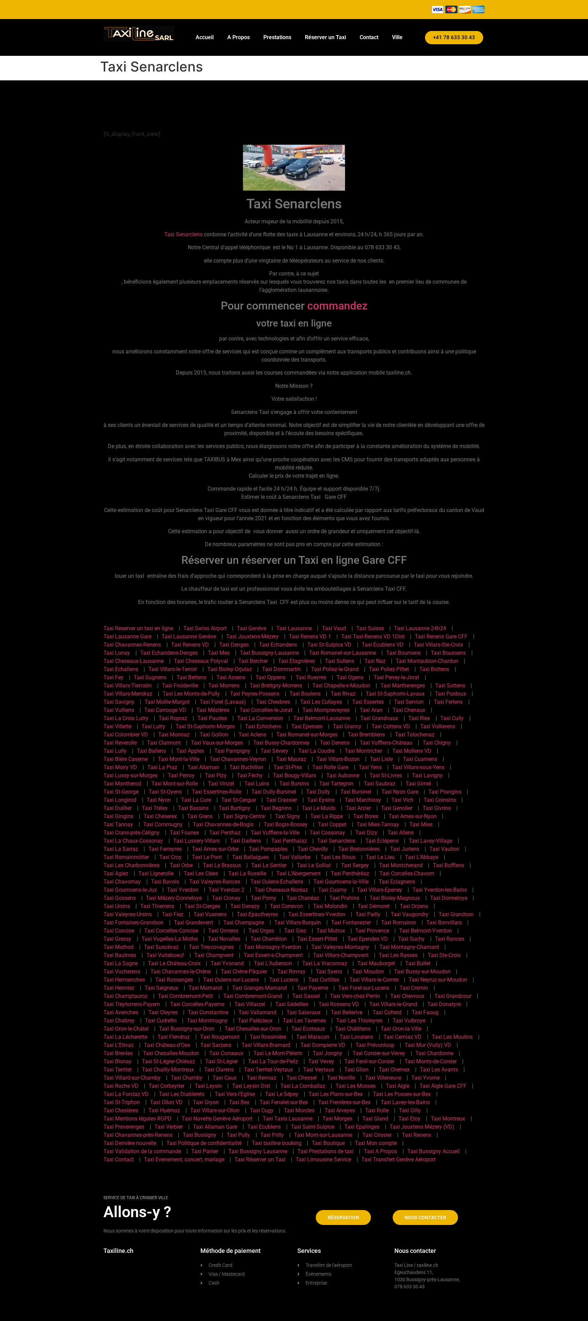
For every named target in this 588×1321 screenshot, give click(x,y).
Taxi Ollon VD (166, 1102)
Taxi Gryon (206, 1102)
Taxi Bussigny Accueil (433, 1151)
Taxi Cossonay (327, 832)
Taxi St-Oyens (165, 792)
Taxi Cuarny (332, 890)
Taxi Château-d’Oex (167, 1045)
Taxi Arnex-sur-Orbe (215, 849)
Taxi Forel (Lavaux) (223, 702)
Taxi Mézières (212, 710)
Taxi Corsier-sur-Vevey (379, 1053)
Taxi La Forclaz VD (126, 1094)
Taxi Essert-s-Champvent (273, 955)
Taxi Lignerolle (156, 873)
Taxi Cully (452, 718)
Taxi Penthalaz (289, 841)
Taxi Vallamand (257, 1012)
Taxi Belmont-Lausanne (321, 718)
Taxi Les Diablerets (182, 1094)
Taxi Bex (239, 1102)
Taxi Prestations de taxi (325, 1151)
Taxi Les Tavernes (304, 1020)
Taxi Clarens (219, 1069)
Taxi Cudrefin (161, 1020)
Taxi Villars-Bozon (338, 759)
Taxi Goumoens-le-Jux (130, 890)
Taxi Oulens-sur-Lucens (231, 979)
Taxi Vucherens (121, 971)
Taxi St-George (120, 792)
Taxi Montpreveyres (326, 710)
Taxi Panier (204, 1151)
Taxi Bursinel (355, 792)
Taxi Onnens (223, 930)
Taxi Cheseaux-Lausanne (133, 661)
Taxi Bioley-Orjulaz (229, 669)
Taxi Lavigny (427, 775)
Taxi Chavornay (122, 881)
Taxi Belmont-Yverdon (425, 930)
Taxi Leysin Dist (251, 1086)
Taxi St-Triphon (121, 1102)
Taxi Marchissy (363, 800)
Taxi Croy (170, 857)
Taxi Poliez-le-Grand (335, 669)
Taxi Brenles (118, 1053)
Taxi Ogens (350, 677)
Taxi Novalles (224, 939)
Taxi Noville (341, 1078)
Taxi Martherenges (402, 685)
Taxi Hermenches (124, 979)
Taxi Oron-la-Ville (401, 1028)
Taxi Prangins (444, 792)
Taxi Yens (370, 767)
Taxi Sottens (450, 685)
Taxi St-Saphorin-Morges (205, 726)
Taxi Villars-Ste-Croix (438, 644)
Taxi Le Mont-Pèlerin (278, 1053)
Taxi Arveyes (340, 1110)
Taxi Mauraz (291, 759)
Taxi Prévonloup (375, 1045)
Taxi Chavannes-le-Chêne (180, 971)
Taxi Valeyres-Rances (214, 881)
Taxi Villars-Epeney (379, 890)
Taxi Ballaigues (250, 857)
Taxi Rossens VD (338, 1004)
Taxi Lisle (381, 759)
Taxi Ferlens (448, 702)
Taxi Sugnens (150, 677)
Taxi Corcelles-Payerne (197, 1004)
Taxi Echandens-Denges (169, 653)
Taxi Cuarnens (420, 759)
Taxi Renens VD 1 (310, 636)
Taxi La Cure (196, 800)
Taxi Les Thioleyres (359, 1020)
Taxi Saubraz (379, 783)
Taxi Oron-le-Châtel (126, 1028)
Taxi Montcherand (401, 865)
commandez (337, 305)
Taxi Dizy (366, 832)
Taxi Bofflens (448, 865)
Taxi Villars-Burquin (297, 922)
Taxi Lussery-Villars (196, 841)
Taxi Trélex (155, 808)
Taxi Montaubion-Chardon (427, 661)
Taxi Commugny (163, 824)
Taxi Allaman (203, 767)
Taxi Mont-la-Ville (178, 759)
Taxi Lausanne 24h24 (420, 628)
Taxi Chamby (186, 1078)
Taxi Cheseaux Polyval (201, 661)
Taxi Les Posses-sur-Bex (402, 1094)
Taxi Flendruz (174, 1037)
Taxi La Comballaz (302, 1086)
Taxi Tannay (118, 824)
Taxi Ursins (116, 906)
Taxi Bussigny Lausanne (257, 1151)
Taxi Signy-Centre (244, 816)
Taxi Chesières (120, 1110)
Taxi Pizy (216, 775)
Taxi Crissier (377, 1135)
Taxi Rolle (377, 1110)
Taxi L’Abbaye (421, 857)
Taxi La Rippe (326, 816)
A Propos (238, 37)
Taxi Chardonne (434, 1053)
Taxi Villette (117, 726)
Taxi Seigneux (161, 988)
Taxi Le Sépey (281, 1094)
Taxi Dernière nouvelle (129, 1143)
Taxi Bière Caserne (125, 759)
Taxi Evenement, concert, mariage (184, 1159)
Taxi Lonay (116, 653)
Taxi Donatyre (444, 1004)
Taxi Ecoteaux (308, 1028)
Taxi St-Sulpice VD (329, 644)
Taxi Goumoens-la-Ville (341, 881)
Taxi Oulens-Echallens (276, 881)
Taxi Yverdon (182, 890)
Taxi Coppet (332, 824)
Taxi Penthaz (225, 832)
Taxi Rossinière (268, 1037)
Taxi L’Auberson (273, 963)
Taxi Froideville (180, 685)
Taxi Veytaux (318, 1069)
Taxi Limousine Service (323, 1159)
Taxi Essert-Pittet (317, 939)
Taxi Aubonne (342, 775)
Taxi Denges (234, 644)
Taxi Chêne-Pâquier (244, 971)
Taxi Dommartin (281, 669)
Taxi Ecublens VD (383, 644)
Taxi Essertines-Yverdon (316, 914)
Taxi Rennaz (261, 1078)
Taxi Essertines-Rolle (216, 792)
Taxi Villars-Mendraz (127, 693)
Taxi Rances (449, 939)
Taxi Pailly (368, 914)
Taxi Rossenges (174, 979)
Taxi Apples (190, 751)
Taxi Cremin (413, 988)
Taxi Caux (224, 1078)
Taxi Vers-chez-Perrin (355, 996)
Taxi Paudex (212, 718)
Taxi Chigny (437, 742)
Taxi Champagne (243, 922)
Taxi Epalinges (361, 1127)
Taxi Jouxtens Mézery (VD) (422, 1127)
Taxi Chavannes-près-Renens (138, 1135)
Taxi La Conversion (260, 718)
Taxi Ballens (151, 751)
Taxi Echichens (263, 726)
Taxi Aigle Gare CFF (443, 1086)
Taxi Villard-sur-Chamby (132, 1078)
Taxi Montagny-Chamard (409, 947)
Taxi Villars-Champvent (341, 955)
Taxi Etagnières (296, 661)
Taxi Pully (238, 1135)
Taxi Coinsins (440, 800)
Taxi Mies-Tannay (378, 824)
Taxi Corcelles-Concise (171, 930)
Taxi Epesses (307, 726)
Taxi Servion (409, 702)
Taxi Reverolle (120, 742)
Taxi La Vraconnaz (324, 963)
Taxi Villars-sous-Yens (418, 767)
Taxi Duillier (117, 808)
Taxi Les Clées (201, 873)
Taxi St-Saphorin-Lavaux (395, 693)
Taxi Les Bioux (338, 857)
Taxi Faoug (425, 1012)
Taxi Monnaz (174, 734)
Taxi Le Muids (319, 808)
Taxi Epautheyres (257, 914)
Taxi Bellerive (346, 1012)
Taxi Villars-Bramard (266, 1045)
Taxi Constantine (208, 1012)
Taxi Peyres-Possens (254, 693)
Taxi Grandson (456, 914)
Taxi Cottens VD (391, 726)
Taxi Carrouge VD (165, 710)
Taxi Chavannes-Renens (132, 644)
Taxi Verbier (168, 1127)
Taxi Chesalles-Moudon (171, 1053)
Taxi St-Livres (386, 775)
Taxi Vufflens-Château (386, 742)
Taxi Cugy (262, 1110)
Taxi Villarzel (249, 1004)
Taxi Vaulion (444, 849)
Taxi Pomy (263, 898)
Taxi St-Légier (221, 1061)
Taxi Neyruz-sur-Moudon (438, 979)
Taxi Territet (117, 1069)
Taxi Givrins (437, 808)
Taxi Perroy (181, 775)
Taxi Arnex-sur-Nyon (413, 816)
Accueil (205, 37)
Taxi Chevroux (407, 996)
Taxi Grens (200, 816)
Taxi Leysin (208, 1086)
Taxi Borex (365, 816)
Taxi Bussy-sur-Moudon (422, 971)
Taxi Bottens (434, 669)
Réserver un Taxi (325, 37)
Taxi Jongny (327, 1053)
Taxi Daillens (245, 841)
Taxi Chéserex (160, 816)
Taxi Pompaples (268, 849)
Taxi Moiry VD (120, 767)
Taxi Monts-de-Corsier (431, 1061)
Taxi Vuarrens (210, 914)
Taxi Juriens (404, 849)
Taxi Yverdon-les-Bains (439, 890)
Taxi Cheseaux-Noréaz (281, 890)
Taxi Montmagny (207, 1020)
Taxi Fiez (172, 914)
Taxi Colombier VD (125, 734)
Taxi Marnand (205, 988)
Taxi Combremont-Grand (252, 996)
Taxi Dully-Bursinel (273, 792)
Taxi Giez (295, 930)
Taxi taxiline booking (276, 1143)
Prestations (277, 37)
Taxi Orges (261, 930)
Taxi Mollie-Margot (167, 702)
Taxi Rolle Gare (330, 767)
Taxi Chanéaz (303, 898)
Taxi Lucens (283, 979)
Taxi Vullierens (437, 726)
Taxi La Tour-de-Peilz (273, 1061)
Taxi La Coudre (316, 751)
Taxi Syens (329, 971)
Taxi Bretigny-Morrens (276, 685)
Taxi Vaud (334, 628)
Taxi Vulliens (118, 710)
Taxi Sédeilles (291, 1004)
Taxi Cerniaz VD (402, 1037)
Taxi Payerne (312, 988)
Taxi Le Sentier (269, 865)
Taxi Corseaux (226, 1053)
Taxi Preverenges (123, 1127)
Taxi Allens (401, 832)
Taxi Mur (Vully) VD (428, 1045)
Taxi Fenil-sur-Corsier (369, 1061)
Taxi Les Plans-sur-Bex (336, 1094)
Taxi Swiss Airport (205, 628)
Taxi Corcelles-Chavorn (406, 873)
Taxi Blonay (117, 1061)
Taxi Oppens (270, 677)
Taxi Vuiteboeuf (165, 955)
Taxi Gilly (410, 1110)
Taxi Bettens (191, 677)
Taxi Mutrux (330, 930)
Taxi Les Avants (439, 1069)
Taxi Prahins (344, 898)
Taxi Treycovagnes (211, 947)
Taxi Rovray (291, 971)
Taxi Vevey (321, 1061)
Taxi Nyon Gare (399, 792)
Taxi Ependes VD (367, 939)
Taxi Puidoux (450, 693)
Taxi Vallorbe (294, 857)
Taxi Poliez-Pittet (389, 669)
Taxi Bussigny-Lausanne (269, 653)
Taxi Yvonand (227, 963)
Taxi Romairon (398, 922)
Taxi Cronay (226, 898)
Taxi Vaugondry (409, 914)
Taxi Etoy (409, 1118)
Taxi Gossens (119, 898)
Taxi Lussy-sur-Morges (130, 775)
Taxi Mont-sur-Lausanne (323, 1135)
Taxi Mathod (118, 947)
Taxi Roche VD (120, 1086)
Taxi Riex (419, 718)
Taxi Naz (375, 661)
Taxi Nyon (159, 800)
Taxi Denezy (245, 906)
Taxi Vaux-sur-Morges (217, 742)
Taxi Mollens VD (411, 751)
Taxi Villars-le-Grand (393, 1004)
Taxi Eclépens (381, 841)
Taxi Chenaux (409, 710)
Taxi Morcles (299, 1110)
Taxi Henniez (118, 988)
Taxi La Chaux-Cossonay (133, 841)
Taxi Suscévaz (161, 947)
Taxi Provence (372, 930)
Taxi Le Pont (207, 857)
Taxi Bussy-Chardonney (281, 742)
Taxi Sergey (355, 865)
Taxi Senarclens (183, 234)
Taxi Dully (318, 792)
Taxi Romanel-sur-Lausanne (342, 653)
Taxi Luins (256, 783)
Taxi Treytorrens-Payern (131, 1004)
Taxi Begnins (276, 808)
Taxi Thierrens (157, 906)
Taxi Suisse (370, 628)
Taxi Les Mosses (356, 1086)
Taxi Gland (375, 1118)
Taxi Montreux (448, 1118)
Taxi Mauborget (376, 963)
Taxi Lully (115, 751)
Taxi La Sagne (120, 963)
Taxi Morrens (224, 685)
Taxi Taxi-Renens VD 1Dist (373, 636)
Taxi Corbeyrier (166, 1086)
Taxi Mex (219, 653)
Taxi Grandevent (193, 922)
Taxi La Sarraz (120, 849)
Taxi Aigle (397, 1086)
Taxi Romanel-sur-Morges (307, 734)
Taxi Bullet (417, 963)
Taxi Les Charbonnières (131, 865)
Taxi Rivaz (343, 693)
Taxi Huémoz (164, 1110)
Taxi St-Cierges (202, 906)
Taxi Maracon (312, 1037)
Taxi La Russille (247, 873)
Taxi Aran (371, 710)
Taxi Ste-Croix (444, 955)
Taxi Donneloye (448, 898)
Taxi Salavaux (304, 1012)
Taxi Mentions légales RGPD (137, 1118)
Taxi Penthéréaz (350, 873)
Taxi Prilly (272, 1135)
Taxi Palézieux (255, 1020)
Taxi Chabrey (119, 1020)
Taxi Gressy (117, 939)
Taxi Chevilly (313, 849)
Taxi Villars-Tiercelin (127, 685)
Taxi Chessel (302, 1078)
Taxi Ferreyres (165, 849)
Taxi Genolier (396, 808)
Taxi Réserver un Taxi (259, 1159)
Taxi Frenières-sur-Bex (344, 1102)
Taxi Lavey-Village (430, 841)
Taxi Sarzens (215, 1045)
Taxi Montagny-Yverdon (272, 947)
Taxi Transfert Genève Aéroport (398, 1159)
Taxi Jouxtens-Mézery (252, 636)
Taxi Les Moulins (452, 1037)
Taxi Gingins (118, 816)
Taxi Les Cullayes (321, 702)
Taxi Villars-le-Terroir (172, 669)
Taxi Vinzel (221, 783)
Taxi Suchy (411, 939)
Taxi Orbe (181, 865)
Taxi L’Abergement (298, 873)
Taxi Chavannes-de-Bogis (223, 824)
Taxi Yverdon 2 (226, 890)
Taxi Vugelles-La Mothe (170, 939)
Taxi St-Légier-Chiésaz (168, 1061)
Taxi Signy (287, 816)
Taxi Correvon (286, 906)
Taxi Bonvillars (444, 922)
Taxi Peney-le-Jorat (396, 677)
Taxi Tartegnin (336, 783)
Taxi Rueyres (311, 677)
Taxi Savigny (118, 702)
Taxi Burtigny (234, 808)
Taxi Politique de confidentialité (204, 1143)
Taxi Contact (118, 1159)
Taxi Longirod (119, 800)
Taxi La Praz (162, 767)
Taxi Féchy (250, 775)
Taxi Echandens (278, 644)
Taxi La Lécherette (125, 1037)
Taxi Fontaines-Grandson (133, 922)
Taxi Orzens (414, 906)
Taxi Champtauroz (125, 996)
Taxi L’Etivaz (118, 1045)
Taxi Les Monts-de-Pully (191, 693)
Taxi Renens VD (190, 644)
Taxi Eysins (320, 800)
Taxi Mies (420, 824)
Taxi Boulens (305, 693)
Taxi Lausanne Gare (127, 636)
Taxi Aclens (252, 734)
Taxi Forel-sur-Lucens (363, 988)
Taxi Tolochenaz (415, 734)
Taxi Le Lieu (380, 857)
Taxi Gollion (214, 734)
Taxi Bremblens (366, 734)
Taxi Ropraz (173, 718)
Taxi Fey (113, 677)
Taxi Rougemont (220, 1037)
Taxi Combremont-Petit (185, 996)
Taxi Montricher (363, 751)
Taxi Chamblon (268, 939)
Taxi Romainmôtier (126, 857)
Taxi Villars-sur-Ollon (215, 1110)
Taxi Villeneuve (383, 1078)
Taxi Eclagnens (397, 881)
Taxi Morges (337, 1118)
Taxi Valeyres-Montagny (340, 947)
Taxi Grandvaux (379, 718)
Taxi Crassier (281, 800)
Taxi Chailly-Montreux (168, 1069)
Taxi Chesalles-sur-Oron (253, 1028)
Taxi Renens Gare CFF (441, 636)
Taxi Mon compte (376, 1143)
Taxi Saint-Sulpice (312, 1127)
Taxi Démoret (374, 906)
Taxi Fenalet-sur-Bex (284, 1102)
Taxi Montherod (122, 783)
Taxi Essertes (368, 702)
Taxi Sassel (306, 996)
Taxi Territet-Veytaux (268, 1069)
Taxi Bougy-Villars (294, 775)
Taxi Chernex (394, 1069)
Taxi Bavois (165, 881)
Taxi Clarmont (164, 742)
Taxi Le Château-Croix (174, 963)
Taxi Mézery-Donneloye (174, 898)
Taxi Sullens (339, 661)
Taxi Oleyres (163, 1012)
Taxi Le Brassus (222, 865)
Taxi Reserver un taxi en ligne (138, 628)
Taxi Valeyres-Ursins (127, 914)
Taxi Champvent (213, 955)
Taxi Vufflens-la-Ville (275, 832)
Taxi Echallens (120, 669)
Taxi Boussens (448, 653)
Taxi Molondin (330, 906)
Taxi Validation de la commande (142, 1151)
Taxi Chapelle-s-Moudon (341, 685)
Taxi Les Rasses (398, 955)
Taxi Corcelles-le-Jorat (266, 710)
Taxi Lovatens (356, 1037)
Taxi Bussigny (199, 1135)
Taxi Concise (118, 930)
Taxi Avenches (120, 1012)
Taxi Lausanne (294, 628)
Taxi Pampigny (232, 751)
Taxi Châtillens (353, 1028)
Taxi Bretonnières (359, 849)
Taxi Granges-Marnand (259, 988)
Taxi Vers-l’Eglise (235, 1094)
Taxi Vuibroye (409, 1020)
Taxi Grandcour (453, 996)
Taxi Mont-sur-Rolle (174, 783)
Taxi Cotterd (387, 1012)
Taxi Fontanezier (351, 922)
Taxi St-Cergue (238, 800)
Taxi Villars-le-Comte (373, 979)
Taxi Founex (184, 832)
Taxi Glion (356, 1069)
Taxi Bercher (253, 661)
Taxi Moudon (368, 971)
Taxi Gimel (418, 783)
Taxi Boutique (328, 1143)
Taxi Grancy (347, 726)
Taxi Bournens (403, 653)
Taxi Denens (334, 742)
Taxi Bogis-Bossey (286, 824)
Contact (369, 37)
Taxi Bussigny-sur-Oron (186, 1028)
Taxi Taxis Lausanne (287, 1118)
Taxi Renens (416, 1135)
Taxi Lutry (153, 726)
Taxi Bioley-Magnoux (395, 898)
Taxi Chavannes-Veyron (238, 759)
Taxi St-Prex (288, 767)
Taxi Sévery (274, 751)
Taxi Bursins (294, 783)
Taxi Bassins (193, 808)
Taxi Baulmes (119, 955)
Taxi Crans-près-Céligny (131, 832)
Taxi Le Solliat (314, 865)
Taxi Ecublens (264, 1127)
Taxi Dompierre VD (322, 1045)
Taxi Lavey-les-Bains (405, 1102)
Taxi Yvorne (425, 1078)
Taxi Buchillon (246, 767)
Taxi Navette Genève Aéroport (217, 1118)
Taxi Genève (251, 628)
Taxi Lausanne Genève (189, 636)
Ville (397, 37)
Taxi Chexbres (273, 702)
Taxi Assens (230, 677)
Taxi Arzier (358, 808)
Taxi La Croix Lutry (125, 718)
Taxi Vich (402, 800)
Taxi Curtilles (323, 979)
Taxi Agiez (115, 873)
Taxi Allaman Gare (215, 1127)
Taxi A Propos (380, 1151)
